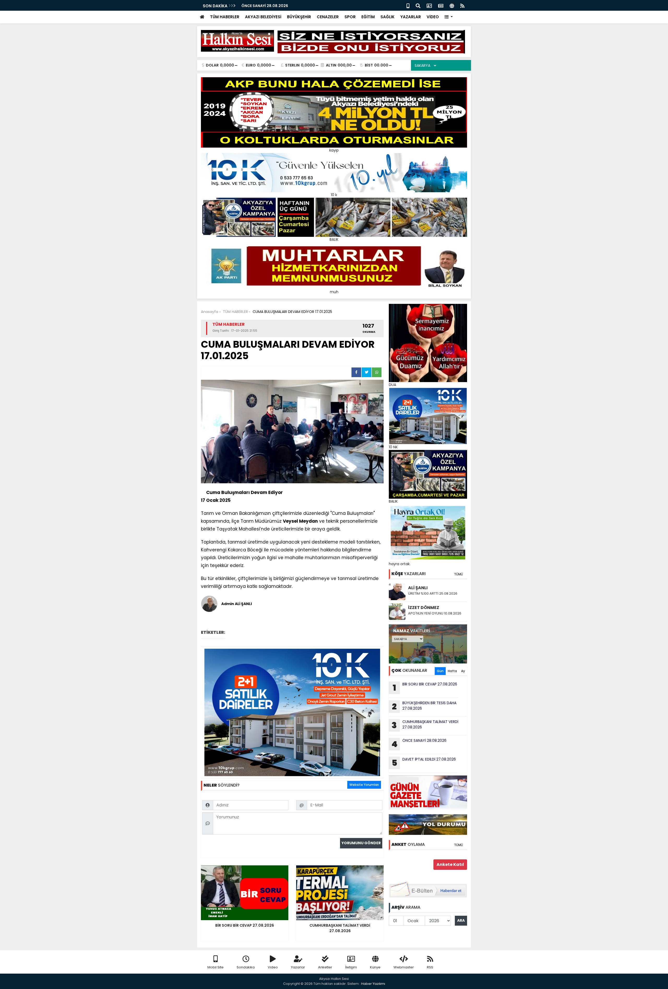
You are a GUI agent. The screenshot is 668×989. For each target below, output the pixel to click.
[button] (449, 17)
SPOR (350, 17)
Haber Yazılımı (373, 983)
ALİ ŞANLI (418, 588)
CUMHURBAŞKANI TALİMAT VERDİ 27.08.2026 (425, 725)
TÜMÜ (458, 574)
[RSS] (462, 5)
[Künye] (452, 5)
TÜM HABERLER (224, 17)
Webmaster (403, 967)
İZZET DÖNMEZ (423, 608)
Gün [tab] (440, 671)
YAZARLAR (410, 17)
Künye (375, 967)
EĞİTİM (368, 17)
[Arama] (418, 5)
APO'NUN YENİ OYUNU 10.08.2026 (434, 613)
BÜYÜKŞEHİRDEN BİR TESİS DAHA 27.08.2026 (424, 706)
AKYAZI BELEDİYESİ (263, 17)
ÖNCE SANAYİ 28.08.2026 (418, 744)
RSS (430, 967)
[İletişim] (429, 5)
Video (273, 967)
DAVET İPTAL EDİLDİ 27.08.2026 (424, 763)
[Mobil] (408, 5)
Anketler (325, 967)
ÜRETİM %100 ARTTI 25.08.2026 (432, 593)
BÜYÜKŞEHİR (299, 17)
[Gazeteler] (441, 5)
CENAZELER (328, 17)
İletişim (351, 967)
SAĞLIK (387, 17)
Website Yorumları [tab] (364, 784)
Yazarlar (298, 967)
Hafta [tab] (452, 671)
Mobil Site (215, 967)
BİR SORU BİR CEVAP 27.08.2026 (270, 5)
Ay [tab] (463, 671)
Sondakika (246, 967)
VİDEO (433, 17)
